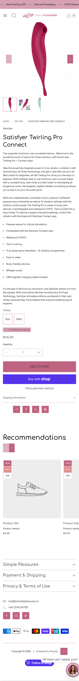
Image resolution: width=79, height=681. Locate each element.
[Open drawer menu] (5, 15)
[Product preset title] (32, 489)
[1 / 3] (10, 104)
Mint (19, 319)
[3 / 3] (39, 104)
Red (7, 319)
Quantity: (8, 344)
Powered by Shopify (47, 651)
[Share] (16, 409)
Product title (10, 523)
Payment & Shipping (24, 575)
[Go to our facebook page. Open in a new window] (6, 615)
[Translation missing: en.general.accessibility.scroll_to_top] (64, 651)
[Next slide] (70, 59)
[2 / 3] (25, 104)
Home (6, 121)
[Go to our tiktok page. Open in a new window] (25, 615)
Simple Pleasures (20, 564)
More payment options (39, 388)
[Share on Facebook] (26, 409)
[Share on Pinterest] (45, 409)
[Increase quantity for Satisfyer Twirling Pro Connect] (38, 352)
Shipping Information (14, 397)
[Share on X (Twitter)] (35, 409)
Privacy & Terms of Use (26, 586)
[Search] (14, 15)
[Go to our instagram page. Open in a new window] (16, 615)
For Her (18, 121)
